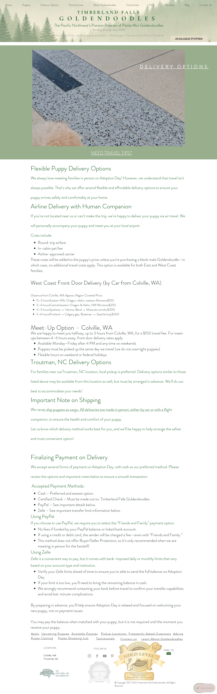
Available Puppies (84, 634)
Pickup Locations (114, 634)
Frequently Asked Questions (150, 634)
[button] (181, 142)
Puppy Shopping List (73, 638)
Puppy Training (42, 638)
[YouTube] (104, 656)
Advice (178, 634)
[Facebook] (97, 656)
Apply (35, 634)
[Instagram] (89, 656)
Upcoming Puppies (55, 634)
